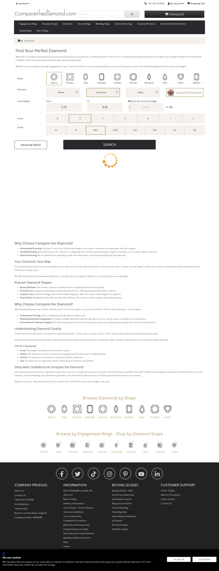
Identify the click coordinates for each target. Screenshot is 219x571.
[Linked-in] (157, 473)
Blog (65, 542)
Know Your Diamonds (123, 494)
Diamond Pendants (146, 23)
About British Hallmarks (124, 516)
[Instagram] (109, 473)
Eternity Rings (84, 23)
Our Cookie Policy (72, 516)
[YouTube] (141, 473)
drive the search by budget (142, 101)
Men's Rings (42, 30)
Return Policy (70, 499)
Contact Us (20, 495)
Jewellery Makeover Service (77, 537)
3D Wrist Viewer (120, 529)
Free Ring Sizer (119, 512)
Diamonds (68, 23)
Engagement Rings (28, 23)
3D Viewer (117, 520)
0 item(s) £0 (176, 14)
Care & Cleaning (120, 507)
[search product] (132, 14)
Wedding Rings (103, 23)
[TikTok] (93, 473)
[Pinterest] (125, 473)
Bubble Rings (25, 30)
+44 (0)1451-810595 (24, 499)
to (88, 101)
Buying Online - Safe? (122, 490)
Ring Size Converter (122, 503)
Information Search (122, 499)
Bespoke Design (50, 23)
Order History (168, 499)
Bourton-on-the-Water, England (31, 513)
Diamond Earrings (123, 23)
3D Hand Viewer (120, 524)
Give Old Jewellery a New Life (77, 490)
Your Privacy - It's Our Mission (78, 507)
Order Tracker (168, 490)
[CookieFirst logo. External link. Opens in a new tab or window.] (4, 554)
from (48, 101)
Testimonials (21, 508)
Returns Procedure (170, 494)
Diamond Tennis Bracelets (173, 23)
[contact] (146, 3)
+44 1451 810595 (156, 3)
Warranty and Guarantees (76, 524)
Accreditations (22, 504)
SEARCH (109, 144)
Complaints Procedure (74, 520)
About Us (19, 490)
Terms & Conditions (73, 512)
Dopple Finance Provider (75, 529)
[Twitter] (78, 473)
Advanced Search (31, 145)
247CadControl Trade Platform (78, 533)
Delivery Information (73, 503)
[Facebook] (62, 473)
